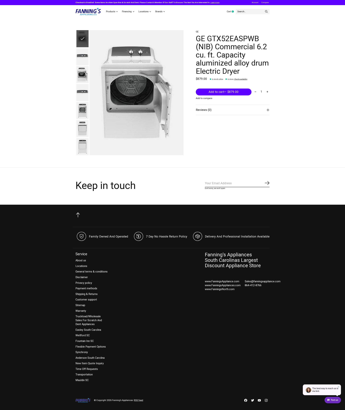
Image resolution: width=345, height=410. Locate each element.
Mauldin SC (82, 380)
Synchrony (81, 352)
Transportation (84, 374)
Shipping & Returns (86, 294)
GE (197, 31)
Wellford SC (82, 335)
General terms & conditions (91, 272)
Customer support (86, 300)
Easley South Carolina (88, 330)
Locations (144, 11)
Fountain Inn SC (84, 341)
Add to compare (204, 98)
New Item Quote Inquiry (89, 363)
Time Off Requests (86, 369)
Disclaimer (81, 277)
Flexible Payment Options (90, 347)
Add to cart (224, 92)
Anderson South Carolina (90, 358)
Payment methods (86, 288)
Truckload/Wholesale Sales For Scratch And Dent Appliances (88, 320)
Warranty (80, 311)
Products (110, 11)
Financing (127, 11)
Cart (231, 11)
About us (80, 260)
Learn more (215, 2)
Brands (158, 11)
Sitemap (80, 305)
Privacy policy (83, 283)
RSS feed (138, 400)
